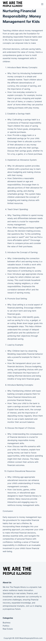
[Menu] (42, 4)
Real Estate (8, 629)
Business (6, 622)
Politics (6, 626)
